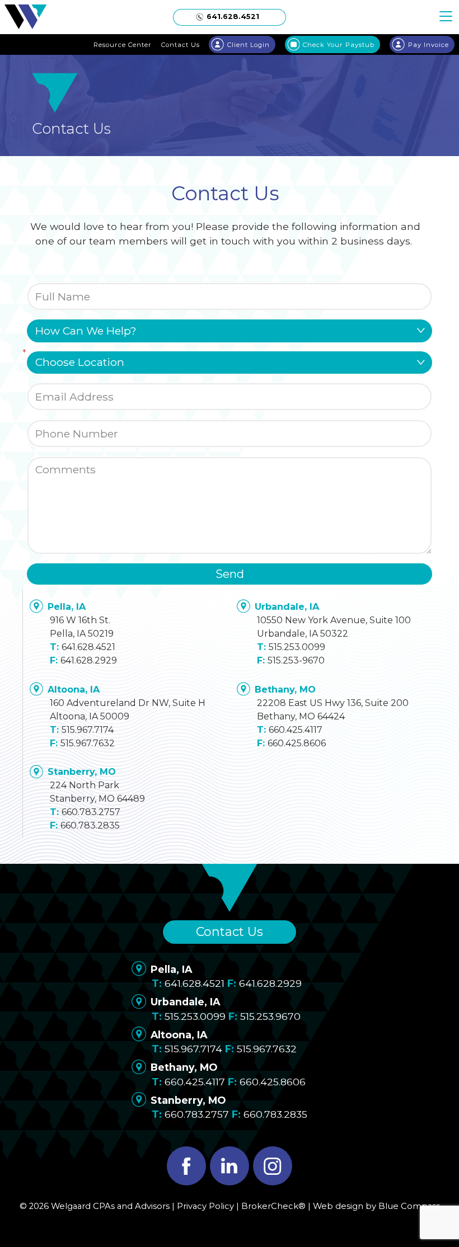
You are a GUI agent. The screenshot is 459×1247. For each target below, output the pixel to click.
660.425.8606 (297, 743)
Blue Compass (409, 1206)
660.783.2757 (91, 812)
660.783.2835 (90, 825)
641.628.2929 (88, 660)
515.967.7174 (88, 729)
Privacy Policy (205, 1206)
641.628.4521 (88, 647)
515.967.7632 (87, 743)
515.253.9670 (270, 1016)
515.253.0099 (297, 647)
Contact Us (229, 931)
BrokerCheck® (273, 1206)
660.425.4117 (295, 729)
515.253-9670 (296, 660)
